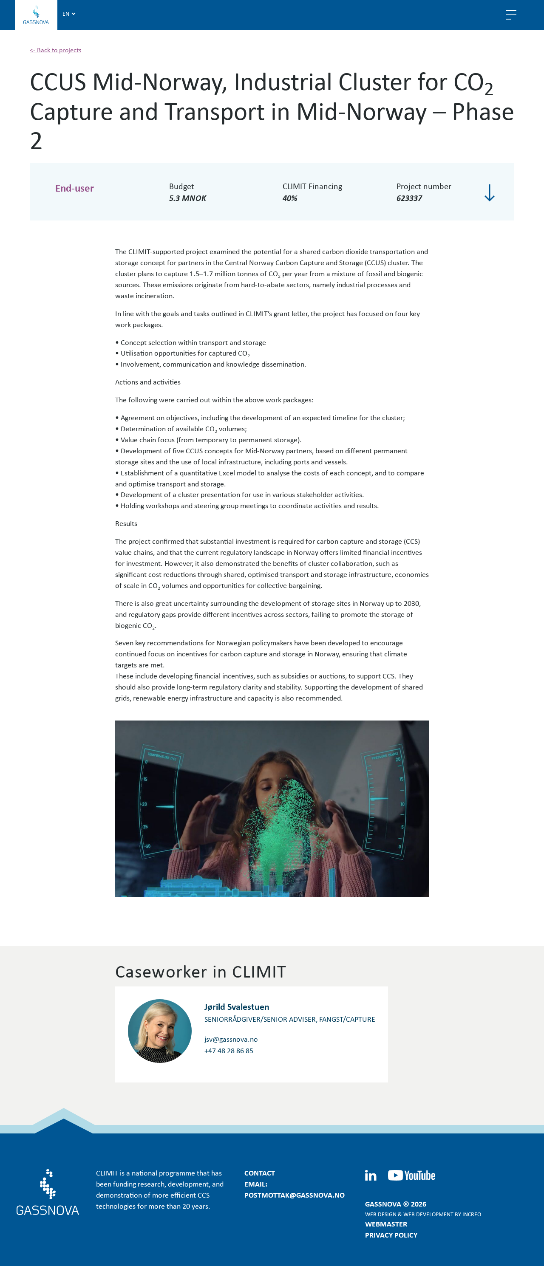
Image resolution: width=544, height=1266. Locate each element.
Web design (381, 1214)
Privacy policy (391, 1234)
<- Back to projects (55, 49)
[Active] (489, 193)
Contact (259, 1172)
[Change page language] (69, 13)
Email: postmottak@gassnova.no (294, 1189)
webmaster (386, 1223)
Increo (471, 1214)
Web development (428, 1214)
